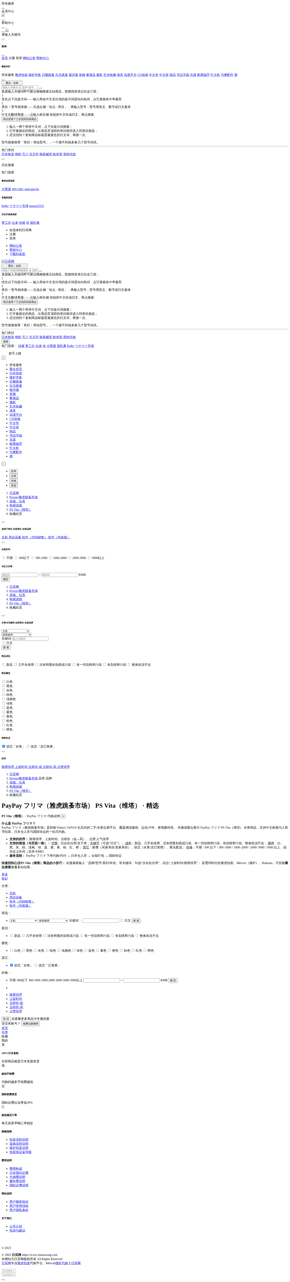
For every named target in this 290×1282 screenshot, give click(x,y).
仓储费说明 (17, 1177)
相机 (18, 154)
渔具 (120, 75)
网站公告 (29, 58)
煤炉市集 (34, 75)
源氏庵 (34, 222)
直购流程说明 (18, 1143)
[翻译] (40, 88)
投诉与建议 (17, 1230)
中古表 (164, 75)
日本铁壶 (8, 154)
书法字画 (183, 75)
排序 (13, 471)
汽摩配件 (227, 75)
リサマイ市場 (18, 206)
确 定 (173, 980)
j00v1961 (18, 189)
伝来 (15, 222)
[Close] (3, 522)
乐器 (193, 75)
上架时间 (21, 767)
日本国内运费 (18, 1172)
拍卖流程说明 (18, 1139)
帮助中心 (42, 58)
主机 (5, 537)
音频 (82, 75)
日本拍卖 (15, 373)
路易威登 (46, 154)
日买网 (14, 493)
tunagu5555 (36, 206)
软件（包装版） (59, 537)
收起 (5, 878)
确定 (5, 579)
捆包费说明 (17, 1181)
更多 (5, 874)
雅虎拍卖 (21, 75)
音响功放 (69, 154)
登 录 (6, 1018)
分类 (13, 476)
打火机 (215, 75)
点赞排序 (63, 767)
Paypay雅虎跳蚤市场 (23, 497)
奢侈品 (90, 75)
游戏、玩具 (17, 501)
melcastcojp (31, 189)
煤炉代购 (61, 1263)
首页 (5, 58)
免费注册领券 (30, 1023)
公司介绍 (15, 1226)
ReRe (5, 206)
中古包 (153, 75)
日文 (9, 643)
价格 (13, 480)
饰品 (172, 75)
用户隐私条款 (18, 1210)
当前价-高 (50, 767)
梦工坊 (6, 222)
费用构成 (15, 1168)
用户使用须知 (18, 1205)
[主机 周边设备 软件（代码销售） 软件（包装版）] (23, 920)
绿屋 (22, 222)
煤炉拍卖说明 (18, 1148)
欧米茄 (57, 154)
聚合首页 (15, 369)
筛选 (13, 485)
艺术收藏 (109, 75)
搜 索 (6, 647)
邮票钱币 (203, 75)
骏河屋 (73, 75)
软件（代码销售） (35, 537)
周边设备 (15, 537)
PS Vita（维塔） (20, 509)
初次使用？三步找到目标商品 (19, 119)
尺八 (25, 154)
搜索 (5, 341)
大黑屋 (6, 189)
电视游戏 (15, 505)
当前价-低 (35, 767)
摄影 (99, 75)
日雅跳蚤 (48, 75)
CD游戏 (142, 75)
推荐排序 (8, 767)
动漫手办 (130, 75)
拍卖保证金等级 (20, 1152)
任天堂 (34, 154)
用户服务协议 (18, 1201)
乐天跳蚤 (61, 75)
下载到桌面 (17, 254)
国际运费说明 (18, 1185)
